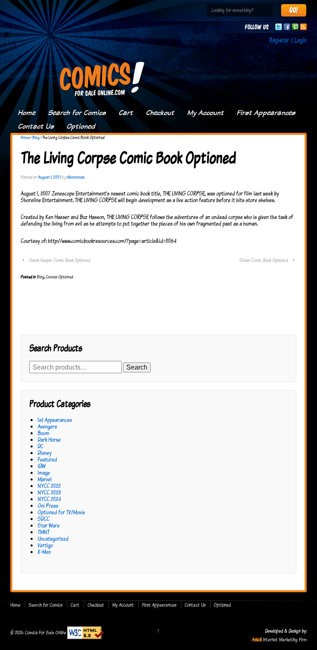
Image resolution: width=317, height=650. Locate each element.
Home (26, 112)
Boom (43, 433)
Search (136, 367)
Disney (45, 452)
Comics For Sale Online (45, 632)
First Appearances (266, 112)
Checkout (160, 112)
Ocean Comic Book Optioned (263, 260)
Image (44, 472)
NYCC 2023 (49, 492)
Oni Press (48, 505)
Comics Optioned (59, 276)
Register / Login (288, 40)
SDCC (44, 518)
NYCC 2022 (49, 485)
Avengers (47, 426)
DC (40, 446)
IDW (41, 466)
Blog (36, 137)
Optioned (80, 126)
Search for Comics (77, 112)
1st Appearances (55, 419)
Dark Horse (49, 439)
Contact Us (36, 126)
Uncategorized (53, 538)
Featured (47, 459)
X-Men (44, 551)
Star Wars (48, 525)
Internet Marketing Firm (285, 639)
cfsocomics (75, 177)
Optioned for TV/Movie (61, 512)
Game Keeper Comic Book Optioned (59, 260)
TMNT (44, 532)
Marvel (45, 479)
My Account (205, 112)
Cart (125, 112)
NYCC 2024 (49, 499)
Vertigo (45, 545)
